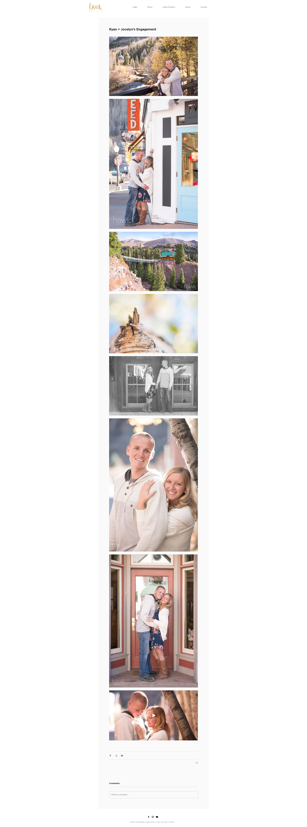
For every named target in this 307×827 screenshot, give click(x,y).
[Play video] (153, 715)
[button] (134, 7)
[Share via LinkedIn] (122, 755)
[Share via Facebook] (110, 755)
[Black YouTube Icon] (157, 817)
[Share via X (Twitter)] (116, 755)
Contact (171, 822)
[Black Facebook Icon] (148, 817)
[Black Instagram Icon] (152, 817)
